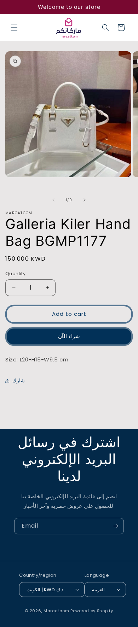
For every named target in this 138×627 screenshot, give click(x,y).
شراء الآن (69, 336)
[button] (14, 27)
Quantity (15, 273)
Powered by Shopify (91, 611)
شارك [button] (18, 380)
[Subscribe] (115, 526)
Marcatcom (56, 611)
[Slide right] (84, 200)
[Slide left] (53, 200)
